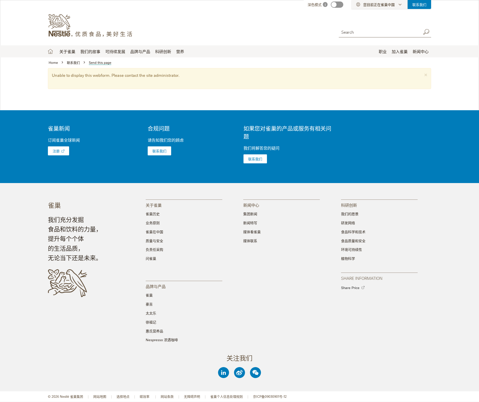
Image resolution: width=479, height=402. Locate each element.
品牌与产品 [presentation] (156, 286)
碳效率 (145, 396)
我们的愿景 (350, 213)
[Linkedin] (223, 372)
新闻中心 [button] (421, 51)
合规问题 (159, 128)
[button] (425, 74)
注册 (56, 151)
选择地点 (123, 396)
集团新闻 (250, 213)
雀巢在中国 (154, 231)
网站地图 (99, 396)
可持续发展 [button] (115, 51)
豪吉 (149, 304)
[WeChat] (255, 372)
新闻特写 (250, 222)
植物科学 (348, 258)
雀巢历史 (153, 213)
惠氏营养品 (154, 331)
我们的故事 (90, 51)
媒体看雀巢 (252, 231)
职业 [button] (383, 51)
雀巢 (149, 295)
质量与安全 (154, 240)
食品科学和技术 (353, 231)
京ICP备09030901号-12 (270, 396)
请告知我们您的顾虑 (166, 140)
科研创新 (163, 51)
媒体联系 (250, 240)
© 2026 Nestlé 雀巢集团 (65, 396)
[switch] (337, 4)
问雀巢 (151, 258)
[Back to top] (469, 393)
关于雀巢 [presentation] (154, 205)
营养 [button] (180, 51)
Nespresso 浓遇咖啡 (162, 339)
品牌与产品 (140, 51)
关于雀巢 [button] (67, 51)
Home (50, 51)
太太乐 (151, 313)
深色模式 (315, 4)
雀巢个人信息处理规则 (226, 396)
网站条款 (167, 396)
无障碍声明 (192, 396)
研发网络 (348, 222)
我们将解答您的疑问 (261, 148)
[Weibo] (239, 372)
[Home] (93, 25)
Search (426, 32)
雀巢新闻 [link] (59, 128)
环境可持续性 (351, 249)
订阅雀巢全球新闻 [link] (64, 140)
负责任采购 (154, 249)
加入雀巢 (400, 51)
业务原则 (153, 222)
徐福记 (151, 322)
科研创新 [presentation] (349, 205)
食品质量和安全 (353, 240)
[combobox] (379, 31)
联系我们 (419, 4)
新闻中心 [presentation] (251, 205)
